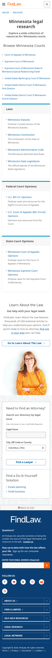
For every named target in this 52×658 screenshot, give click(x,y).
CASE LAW (5, 12)
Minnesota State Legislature (24, 161)
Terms (5, 650)
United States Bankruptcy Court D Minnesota (27, 78)
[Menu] (3, 4)
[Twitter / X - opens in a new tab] (23, 582)
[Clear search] (43, 448)
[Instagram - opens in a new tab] (32, 582)
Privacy (15, 650)
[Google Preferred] (4, 591)
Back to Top (27, 507)
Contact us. (28, 541)
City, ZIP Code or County (18, 442)
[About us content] (47, 601)
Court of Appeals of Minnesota (20, 54)
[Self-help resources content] (47, 618)
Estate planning (17, 487)
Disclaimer (26, 650)
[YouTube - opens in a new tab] (14, 582)
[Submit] (47, 565)
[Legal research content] (47, 627)
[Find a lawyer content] (47, 609)
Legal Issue (12, 429)
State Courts (18, 12)
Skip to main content (26, 3)
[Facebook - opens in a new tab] (4, 582)
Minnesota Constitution (21, 134)
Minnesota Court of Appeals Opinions (23, 253)
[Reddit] (41, 582)
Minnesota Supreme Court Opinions (23, 272)
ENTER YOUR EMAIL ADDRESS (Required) (20, 560)
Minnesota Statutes (19, 119)
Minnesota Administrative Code (26, 149)
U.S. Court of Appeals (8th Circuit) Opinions (27, 214)
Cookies (38, 650)
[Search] (47, 4)
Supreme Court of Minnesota (19, 61)
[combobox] (26, 435)
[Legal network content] (47, 636)
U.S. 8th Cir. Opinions (20, 197)
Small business (16, 491)
